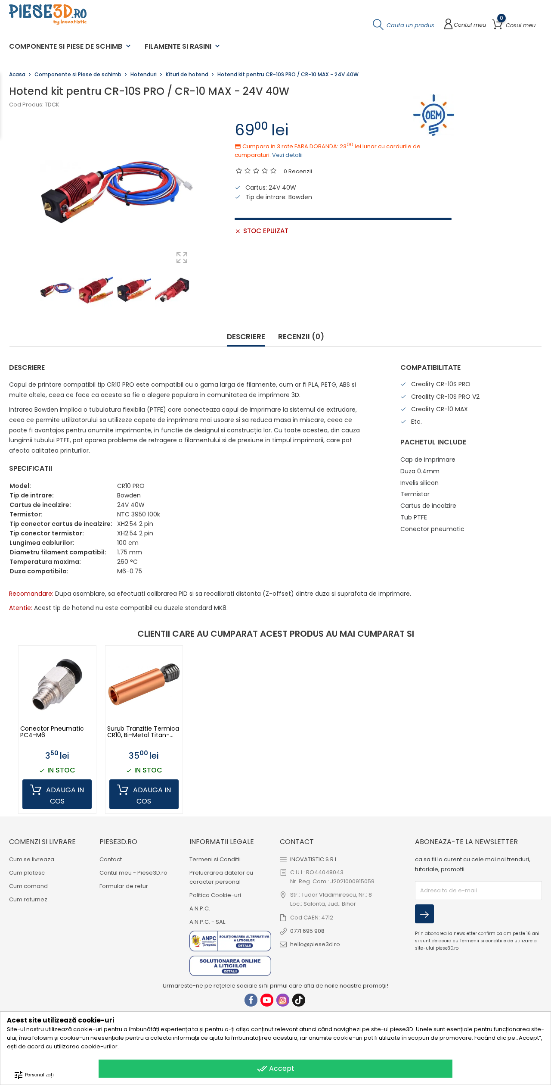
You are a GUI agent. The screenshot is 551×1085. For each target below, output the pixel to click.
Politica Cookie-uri (215, 895)
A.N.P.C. (199, 908)
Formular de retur (123, 886)
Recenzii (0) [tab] (301, 337)
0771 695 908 (307, 931)
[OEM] (434, 115)
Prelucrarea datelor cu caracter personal (221, 877)
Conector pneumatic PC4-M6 (52, 732)
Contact (110, 859)
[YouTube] (266, 1000)
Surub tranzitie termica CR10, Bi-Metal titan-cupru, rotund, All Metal (143, 732)
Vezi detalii (287, 155)
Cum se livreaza (31, 859)
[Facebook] (251, 1000)
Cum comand (28, 886)
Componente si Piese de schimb (71, 46)
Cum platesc (27, 873)
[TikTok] (298, 1000)
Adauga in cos (64, 796)
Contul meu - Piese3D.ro (133, 873)
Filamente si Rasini (183, 46)
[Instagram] (282, 1000)
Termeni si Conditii (215, 859)
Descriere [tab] (246, 337)
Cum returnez (28, 899)
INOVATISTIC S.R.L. (314, 859)
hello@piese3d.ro (315, 944)
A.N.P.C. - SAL (207, 922)
